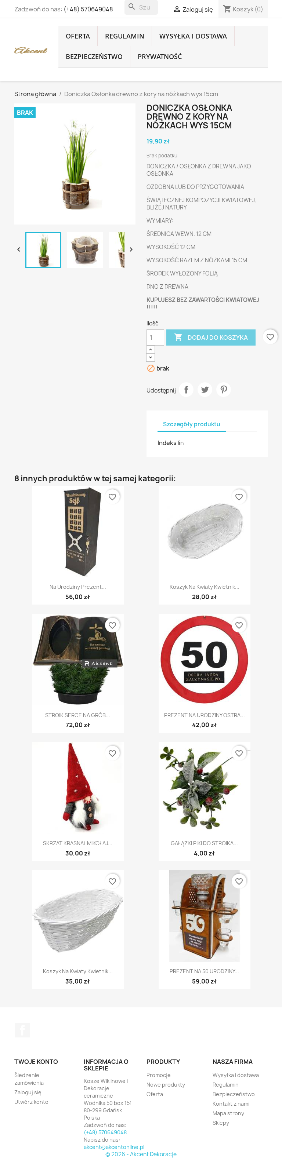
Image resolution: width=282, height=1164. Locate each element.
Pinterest (223, 389)
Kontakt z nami (231, 1103)
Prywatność (160, 56)
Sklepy (221, 1122)
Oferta (78, 36)
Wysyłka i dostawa (193, 36)
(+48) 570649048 (88, 9)
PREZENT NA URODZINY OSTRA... (204, 715)
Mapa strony (228, 1113)
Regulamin (124, 36)
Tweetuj (205, 389)
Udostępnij (186, 389)
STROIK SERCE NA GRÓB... (77, 715)
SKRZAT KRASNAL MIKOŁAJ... (77, 843)
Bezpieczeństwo (94, 56)
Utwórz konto (31, 1101)
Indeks (167, 442)
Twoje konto (36, 1062)
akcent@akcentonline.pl (114, 1146)
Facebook (22, 1030)
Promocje (159, 1075)
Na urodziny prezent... (78, 586)
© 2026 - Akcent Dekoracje (141, 1154)
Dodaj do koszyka (211, 337)
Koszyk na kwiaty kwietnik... (204, 586)
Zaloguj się (27, 1092)
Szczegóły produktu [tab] (191, 424)
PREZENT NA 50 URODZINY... (204, 971)
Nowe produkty (166, 1084)
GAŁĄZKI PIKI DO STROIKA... (204, 843)
